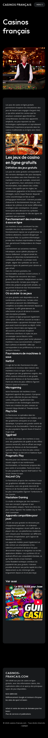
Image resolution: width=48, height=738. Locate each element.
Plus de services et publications (18, 714)
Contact (25, 726)
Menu (39, 5)
